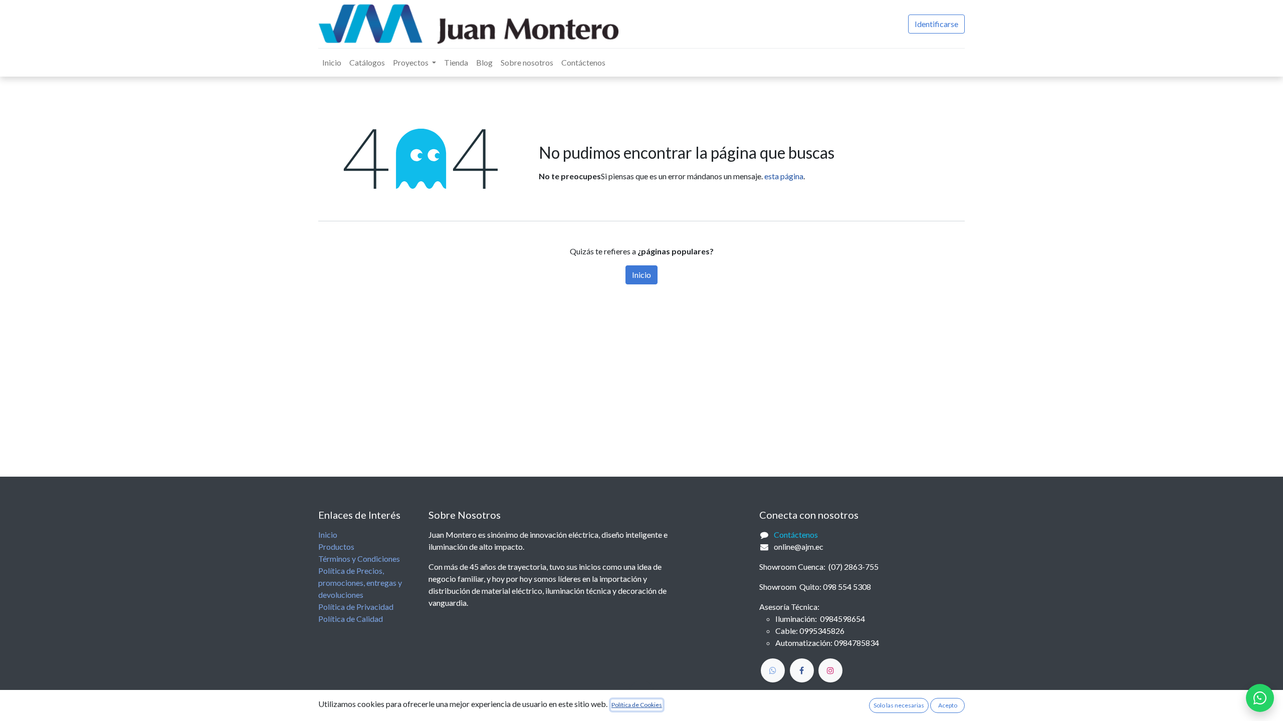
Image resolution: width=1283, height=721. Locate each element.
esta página (783, 176)
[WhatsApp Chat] (1260, 698)
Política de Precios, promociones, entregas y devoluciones (360, 582)
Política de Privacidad (355, 606)
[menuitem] (331, 63)
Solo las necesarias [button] (899, 705)
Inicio (641, 274)
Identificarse (936, 24)
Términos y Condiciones (359, 558)
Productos (336, 546)
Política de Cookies (636, 704)
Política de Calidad (350, 618)
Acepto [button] (947, 705)
